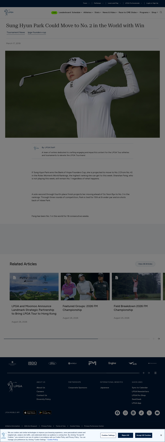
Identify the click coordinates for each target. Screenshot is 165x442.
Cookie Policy (52, 439)
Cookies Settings (108, 435)
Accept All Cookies (143, 435)
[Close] (161, 435)
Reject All (125, 435)
